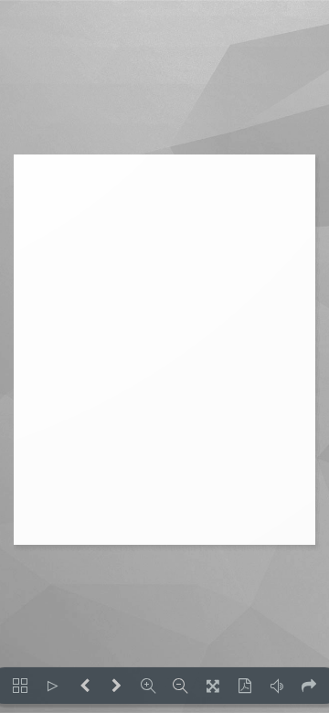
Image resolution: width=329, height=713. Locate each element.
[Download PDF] (244, 685)
